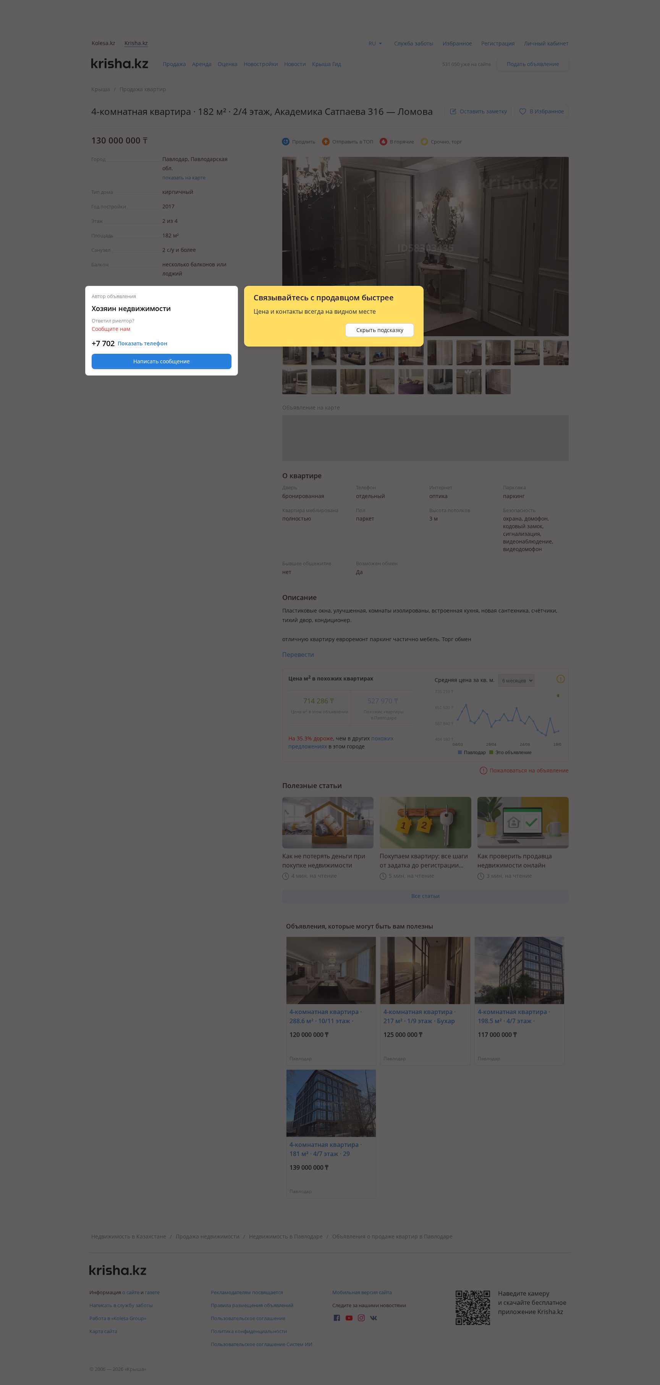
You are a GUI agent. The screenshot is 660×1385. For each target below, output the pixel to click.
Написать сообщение (161, 361)
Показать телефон (142, 343)
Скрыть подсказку (379, 330)
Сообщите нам (111, 328)
